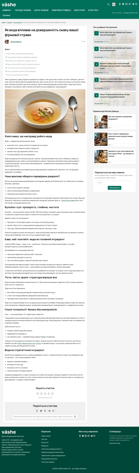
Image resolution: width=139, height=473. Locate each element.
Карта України (41, 10)
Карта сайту (46, 436)
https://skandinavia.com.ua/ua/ (29, 343)
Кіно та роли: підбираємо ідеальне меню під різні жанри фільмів (120, 136)
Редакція (44, 446)
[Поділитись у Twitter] (41, 411)
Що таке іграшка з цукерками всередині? (120, 117)
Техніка (6, 15)
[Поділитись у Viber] (53, 411)
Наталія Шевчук (16, 42)
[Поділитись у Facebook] (37, 411)
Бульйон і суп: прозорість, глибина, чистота (22, 61)
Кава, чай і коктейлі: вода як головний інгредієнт (23, 64)
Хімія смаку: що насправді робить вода (20, 53)
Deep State (79, 10)
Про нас (44, 439)
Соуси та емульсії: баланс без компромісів (21, 71)
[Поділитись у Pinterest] (45, 411)
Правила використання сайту (52, 452)
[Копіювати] (75, 417)
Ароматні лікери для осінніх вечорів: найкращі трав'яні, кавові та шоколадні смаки (115, 65)
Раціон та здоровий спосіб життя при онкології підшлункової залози (115, 95)
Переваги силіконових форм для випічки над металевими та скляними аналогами (116, 80)
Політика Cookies (47, 462)
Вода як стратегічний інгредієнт (18, 75)
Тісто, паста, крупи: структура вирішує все (21, 68)
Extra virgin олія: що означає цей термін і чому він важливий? (116, 33)
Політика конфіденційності (51, 449)
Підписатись (114, 188)
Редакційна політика (49, 459)
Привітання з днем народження (53, 455)
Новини (6, 10)
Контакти (44, 442)
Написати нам (114, 443)
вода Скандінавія (68, 200)
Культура (93, 10)
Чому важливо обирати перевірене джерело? (22, 57)
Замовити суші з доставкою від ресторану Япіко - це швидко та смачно (121, 153)
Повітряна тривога (61, 10)
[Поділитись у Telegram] (49, 411)
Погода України (23, 10)
